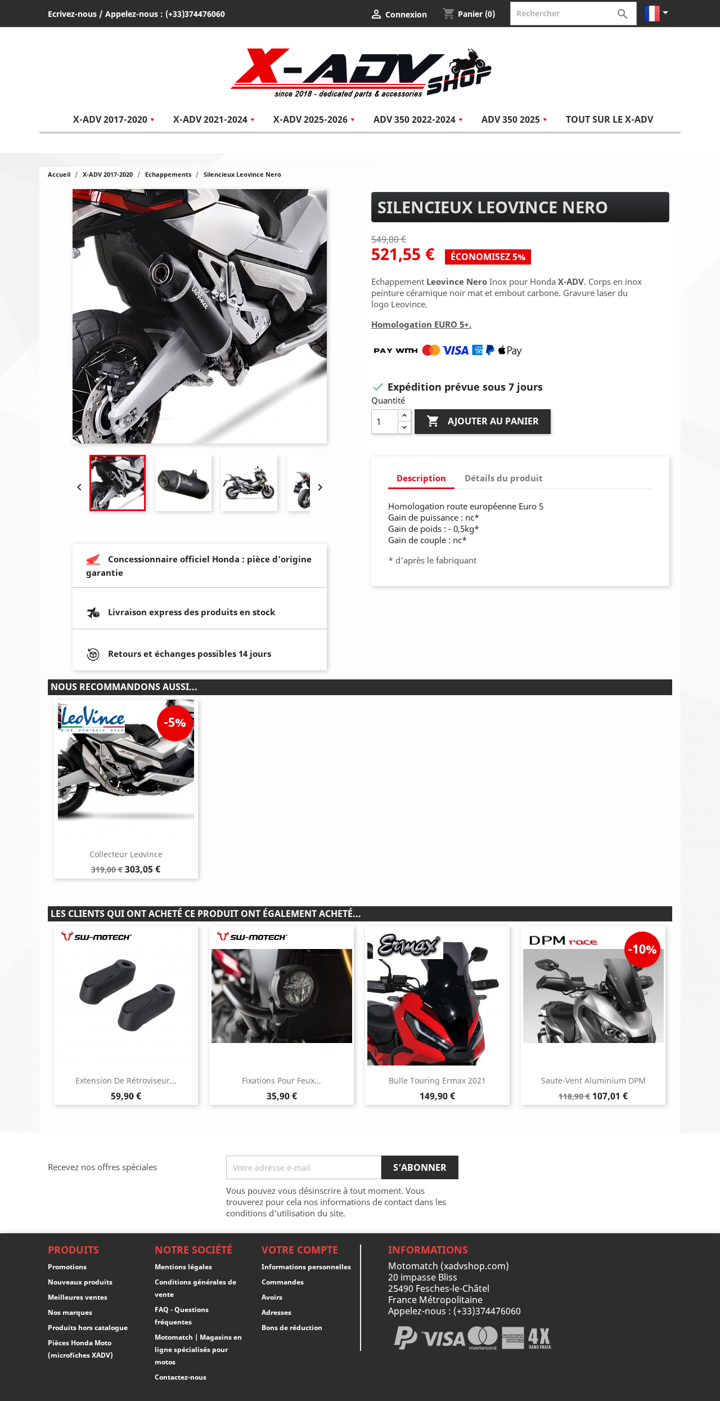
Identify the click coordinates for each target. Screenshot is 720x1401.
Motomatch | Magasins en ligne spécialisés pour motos (198, 1349)
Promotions (67, 1267)
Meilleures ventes (77, 1297)
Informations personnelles (306, 1267)
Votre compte (300, 1249)
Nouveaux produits (80, 1282)
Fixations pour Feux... (281, 1080)
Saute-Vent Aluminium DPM (593, 1080)
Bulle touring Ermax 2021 (437, 1080)
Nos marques (70, 1312)
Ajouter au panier (482, 421)
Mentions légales (183, 1267)
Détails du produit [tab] (504, 478)
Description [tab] (421, 478)
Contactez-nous (180, 1377)
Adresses (276, 1312)
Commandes (283, 1282)
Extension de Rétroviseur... (126, 1080)
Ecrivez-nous (72, 13)
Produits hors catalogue (88, 1327)
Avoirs (272, 1297)
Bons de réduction (292, 1327)
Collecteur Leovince (126, 854)
